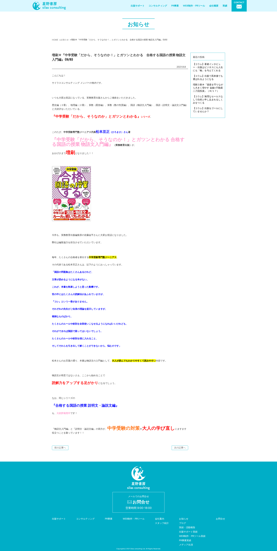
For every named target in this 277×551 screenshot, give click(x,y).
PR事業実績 (185, 540)
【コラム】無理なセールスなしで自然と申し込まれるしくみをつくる (208, 99)
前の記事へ (60, 447)
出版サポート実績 (188, 531)
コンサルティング (158, 5)
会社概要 (213, 5)
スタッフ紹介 (162, 523)
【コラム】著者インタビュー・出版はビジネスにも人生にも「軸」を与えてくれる (208, 67)
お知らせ (183, 518)
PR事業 (175, 5)
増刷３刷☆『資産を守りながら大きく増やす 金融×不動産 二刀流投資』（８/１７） (208, 87)
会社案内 (159, 518)
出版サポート (138, 5)
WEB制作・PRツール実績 (192, 536)
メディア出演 (186, 544)
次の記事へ (180, 447)
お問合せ (220, 518)
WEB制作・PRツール (194, 5)
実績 (225, 5)
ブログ (182, 523)
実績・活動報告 (187, 527)
